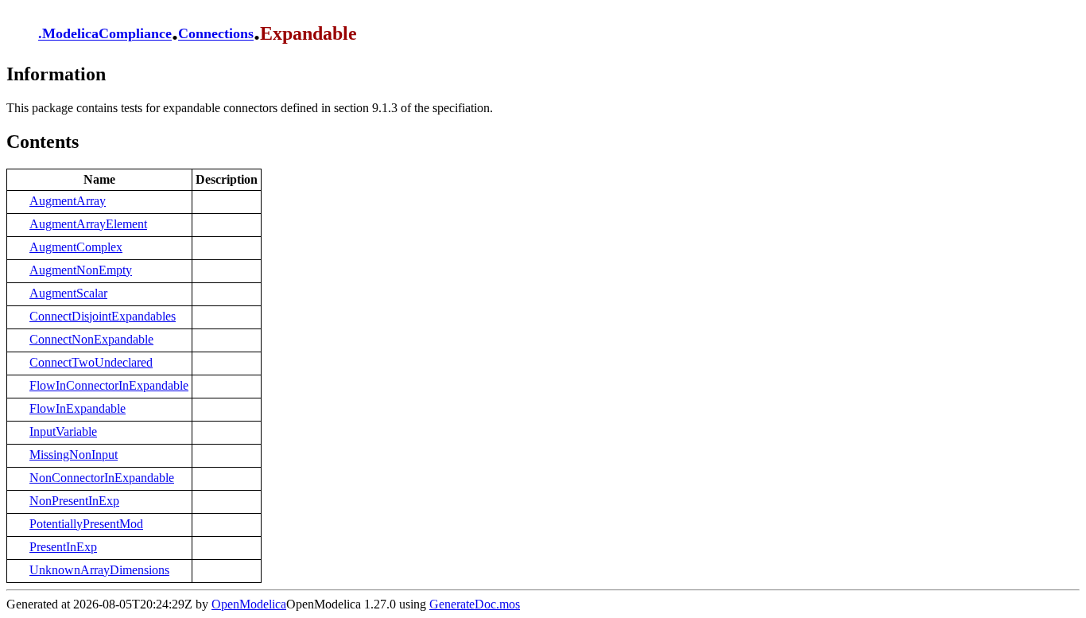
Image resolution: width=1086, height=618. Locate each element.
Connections (216, 34)
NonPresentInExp (74, 500)
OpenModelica (248, 604)
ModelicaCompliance (107, 34)
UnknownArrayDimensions (99, 570)
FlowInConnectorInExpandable (108, 385)
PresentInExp (63, 547)
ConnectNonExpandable (91, 339)
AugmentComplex (75, 247)
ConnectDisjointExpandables (102, 316)
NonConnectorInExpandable (101, 477)
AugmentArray (67, 201)
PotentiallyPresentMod (86, 524)
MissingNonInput (73, 454)
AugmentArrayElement (88, 224)
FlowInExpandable (77, 408)
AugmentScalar (68, 293)
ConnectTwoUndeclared (91, 362)
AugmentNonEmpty (80, 270)
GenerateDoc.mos (474, 604)
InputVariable (63, 431)
